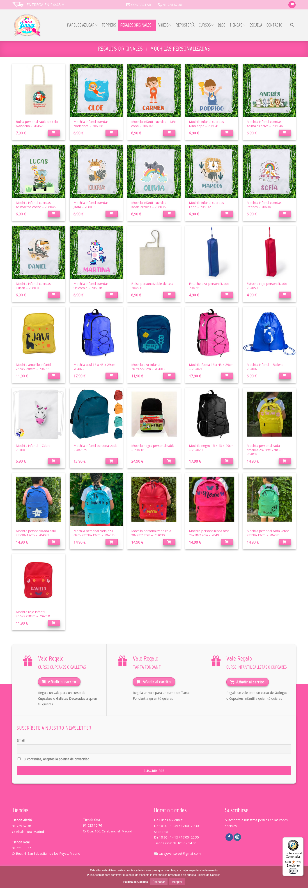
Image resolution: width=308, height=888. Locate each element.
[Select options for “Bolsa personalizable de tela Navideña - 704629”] (54, 133)
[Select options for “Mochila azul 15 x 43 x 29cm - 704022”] (112, 376)
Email (21, 740)
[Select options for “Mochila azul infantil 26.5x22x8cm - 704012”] (169, 376)
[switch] (293, 871)
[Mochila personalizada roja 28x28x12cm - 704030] (154, 499)
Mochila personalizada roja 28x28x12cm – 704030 (151, 533)
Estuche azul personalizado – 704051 (210, 286)
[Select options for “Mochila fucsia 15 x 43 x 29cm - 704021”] (227, 376)
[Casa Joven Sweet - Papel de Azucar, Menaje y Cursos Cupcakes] (27, 25)
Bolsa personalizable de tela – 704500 (153, 286)
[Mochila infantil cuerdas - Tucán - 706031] (38, 252)
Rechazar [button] (158, 882)
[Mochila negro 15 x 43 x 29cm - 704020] (211, 414)
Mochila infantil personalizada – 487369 (95, 448)
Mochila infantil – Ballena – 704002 (266, 367)
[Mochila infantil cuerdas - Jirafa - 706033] (96, 171)
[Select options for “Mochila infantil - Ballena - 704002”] (285, 376)
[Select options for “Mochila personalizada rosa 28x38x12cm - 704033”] (227, 542)
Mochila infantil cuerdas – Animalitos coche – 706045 (35, 205)
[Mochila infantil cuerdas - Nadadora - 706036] (96, 90)
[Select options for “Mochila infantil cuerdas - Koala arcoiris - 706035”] (169, 214)
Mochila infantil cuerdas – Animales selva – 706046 (265, 124)
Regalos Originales (135, 25)
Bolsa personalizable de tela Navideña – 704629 (37, 124)
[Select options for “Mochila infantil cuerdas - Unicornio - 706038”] (112, 295)
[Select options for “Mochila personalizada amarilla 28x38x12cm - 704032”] (285, 461)
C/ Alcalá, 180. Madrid (28, 832)
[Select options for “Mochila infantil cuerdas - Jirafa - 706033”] (112, 214)
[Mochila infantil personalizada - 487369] (96, 414)
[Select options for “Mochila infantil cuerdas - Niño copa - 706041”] (227, 133)
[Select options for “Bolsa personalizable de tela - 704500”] (169, 295)
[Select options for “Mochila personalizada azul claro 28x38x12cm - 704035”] (112, 542)
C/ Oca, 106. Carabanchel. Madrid (107, 831)
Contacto (274, 25)
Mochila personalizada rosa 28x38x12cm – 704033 (209, 533)
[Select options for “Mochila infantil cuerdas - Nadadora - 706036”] (112, 133)
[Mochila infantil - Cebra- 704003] (38, 414)
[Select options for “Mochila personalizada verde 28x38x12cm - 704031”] (285, 542)
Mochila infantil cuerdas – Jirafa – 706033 (92, 205)
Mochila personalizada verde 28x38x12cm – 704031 (268, 533)
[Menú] (300, 840)
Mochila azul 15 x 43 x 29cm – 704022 (96, 367)
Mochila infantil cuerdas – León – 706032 (208, 205)
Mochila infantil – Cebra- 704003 (34, 448)
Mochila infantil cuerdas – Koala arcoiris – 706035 (150, 205)
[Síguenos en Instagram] (237, 837)
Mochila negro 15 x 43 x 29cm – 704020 (211, 448)
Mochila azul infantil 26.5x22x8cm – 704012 (148, 367)
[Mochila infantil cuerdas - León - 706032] (211, 171)
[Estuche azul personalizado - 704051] (211, 252)
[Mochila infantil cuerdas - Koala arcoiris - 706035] (154, 171)
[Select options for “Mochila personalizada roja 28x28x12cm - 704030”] (169, 542)
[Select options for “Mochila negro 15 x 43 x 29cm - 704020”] (227, 461)
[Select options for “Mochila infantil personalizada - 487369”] (112, 461)
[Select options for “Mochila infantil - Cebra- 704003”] (54, 461)
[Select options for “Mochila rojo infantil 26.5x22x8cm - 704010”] (54, 623)
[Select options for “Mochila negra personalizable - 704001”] (169, 461)
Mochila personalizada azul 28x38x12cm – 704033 (36, 533)
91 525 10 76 (92, 825)
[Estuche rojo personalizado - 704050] (269, 252)
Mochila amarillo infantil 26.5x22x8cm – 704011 (33, 367)
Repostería (185, 25)
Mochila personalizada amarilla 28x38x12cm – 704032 (264, 450)
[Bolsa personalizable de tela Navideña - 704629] (38, 90)
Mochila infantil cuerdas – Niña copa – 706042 (154, 124)
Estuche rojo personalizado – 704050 (268, 286)
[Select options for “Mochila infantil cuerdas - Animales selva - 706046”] (285, 133)
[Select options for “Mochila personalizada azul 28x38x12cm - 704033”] (54, 542)
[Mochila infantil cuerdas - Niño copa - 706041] (211, 90)
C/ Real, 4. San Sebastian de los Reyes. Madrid (46, 853)
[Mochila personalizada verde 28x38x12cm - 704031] (269, 499)
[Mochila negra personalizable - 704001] (154, 414)
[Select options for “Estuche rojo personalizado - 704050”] (285, 295)
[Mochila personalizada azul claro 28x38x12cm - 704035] (96, 499)
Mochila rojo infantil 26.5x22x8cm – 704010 (33, 614)
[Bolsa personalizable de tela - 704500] (154, 252)
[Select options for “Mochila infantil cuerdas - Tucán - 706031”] (54, 295)
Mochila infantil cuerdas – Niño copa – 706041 (208, 124)
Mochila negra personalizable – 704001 (153, 448)
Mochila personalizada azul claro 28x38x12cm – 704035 (94, 533)
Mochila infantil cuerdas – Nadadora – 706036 (92, 124)
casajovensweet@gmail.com (179, 853)
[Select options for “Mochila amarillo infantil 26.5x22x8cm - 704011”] (54, 376)
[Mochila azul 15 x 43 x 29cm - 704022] (96, 333)
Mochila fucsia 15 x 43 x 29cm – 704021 (211, 367)
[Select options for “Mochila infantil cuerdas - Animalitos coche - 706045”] (54, 214)
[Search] (292, 25)
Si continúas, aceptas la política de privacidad (56, 759)
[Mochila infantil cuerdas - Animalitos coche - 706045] (38, 171)
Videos (163, 25)
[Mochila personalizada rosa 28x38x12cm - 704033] (211, 499)
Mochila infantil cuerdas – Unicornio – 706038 (92, 286)
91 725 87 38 (21, 826)
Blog (221, 25)
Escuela (255, 25)
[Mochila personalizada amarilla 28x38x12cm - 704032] (269, 414)
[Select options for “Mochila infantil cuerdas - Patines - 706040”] (285, 214)
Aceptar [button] (177, 882)
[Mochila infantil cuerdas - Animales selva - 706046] (269, 90)
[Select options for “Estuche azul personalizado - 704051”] (227, 295)
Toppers (109, 25)
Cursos (205, 25)
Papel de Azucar (80, 25)
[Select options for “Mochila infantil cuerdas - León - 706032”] (227, 214)
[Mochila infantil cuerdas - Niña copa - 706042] (154, 90)
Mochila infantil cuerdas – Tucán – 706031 (34, 286)
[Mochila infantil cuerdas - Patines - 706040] (269, 171)
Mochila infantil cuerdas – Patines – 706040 (265, 205)
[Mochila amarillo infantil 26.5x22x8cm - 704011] (38, 333)
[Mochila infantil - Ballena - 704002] (269, 333)
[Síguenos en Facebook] (229, 837)
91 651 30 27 (21, 848)
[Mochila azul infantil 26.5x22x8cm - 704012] (154, 333)
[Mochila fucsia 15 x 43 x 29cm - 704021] (211, 333)
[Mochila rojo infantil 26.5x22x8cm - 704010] (38, 580)
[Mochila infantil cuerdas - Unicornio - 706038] (96, 252)
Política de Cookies (135, 882)
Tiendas (236, 25)
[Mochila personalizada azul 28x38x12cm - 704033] (38, 499)
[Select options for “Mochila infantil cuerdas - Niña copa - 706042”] (169, 133)
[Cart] (292, 5)
